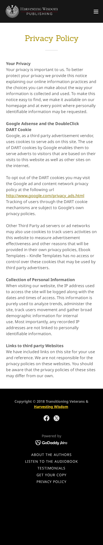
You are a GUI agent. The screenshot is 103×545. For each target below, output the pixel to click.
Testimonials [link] (52, 468)
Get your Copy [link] (51, 474)
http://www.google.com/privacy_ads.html (45, 195)
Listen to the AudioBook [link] (51, 461)
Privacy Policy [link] (51, 481)
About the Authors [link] (51, 454)
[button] (96, 12)
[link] (32, 11)
